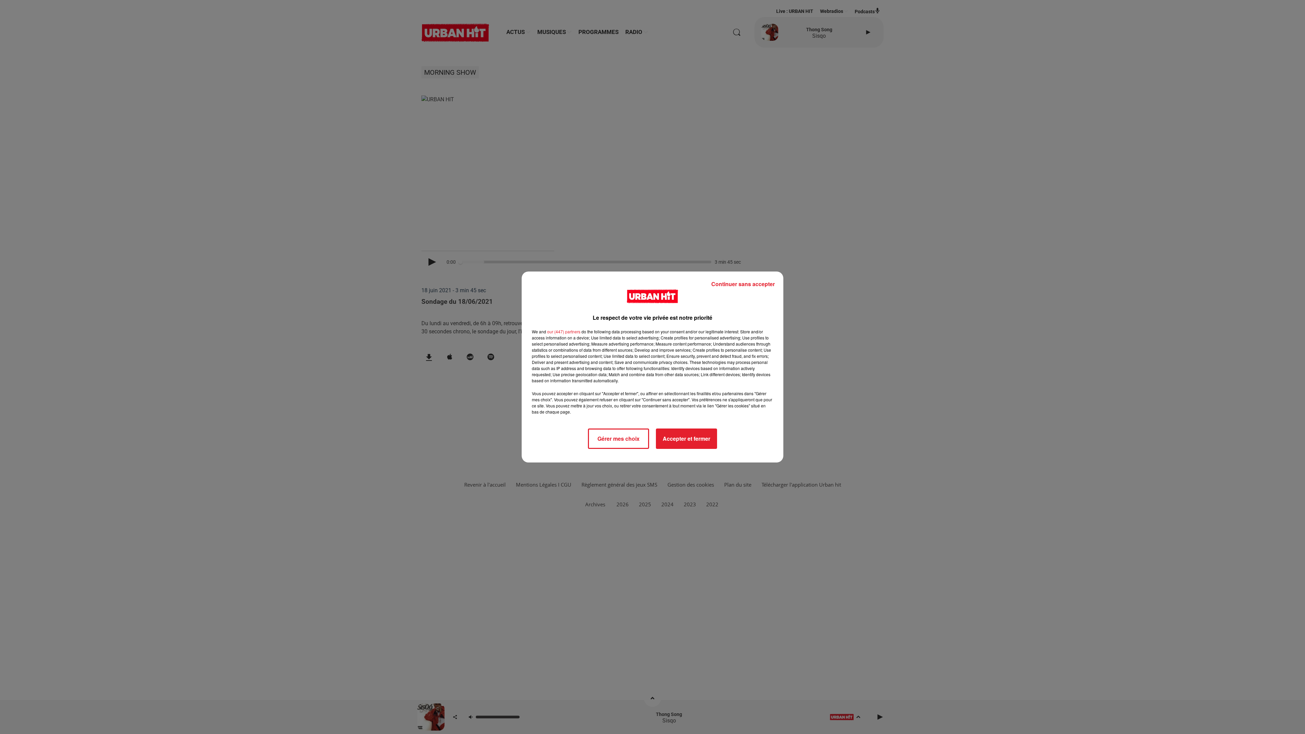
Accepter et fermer (686, 438)
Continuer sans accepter (743, 284)
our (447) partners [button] (563, 331)
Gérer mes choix (618, 438)
